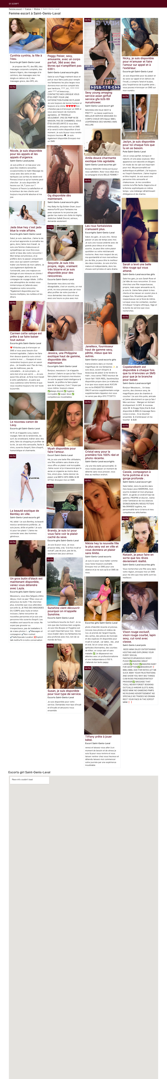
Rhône (37, 9)
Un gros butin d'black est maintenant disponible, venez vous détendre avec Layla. (26, 583)
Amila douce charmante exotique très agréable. (100, 159)
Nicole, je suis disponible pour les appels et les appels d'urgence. (26, 154)
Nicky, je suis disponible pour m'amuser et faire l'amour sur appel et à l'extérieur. (138, 63)
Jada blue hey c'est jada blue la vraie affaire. (25, 229)
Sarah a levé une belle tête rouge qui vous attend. (137, 267)
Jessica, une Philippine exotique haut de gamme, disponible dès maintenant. (64, 357)
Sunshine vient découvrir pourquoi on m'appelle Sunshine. (64, 611)
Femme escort (15, 9)
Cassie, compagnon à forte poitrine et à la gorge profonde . (137, 475)
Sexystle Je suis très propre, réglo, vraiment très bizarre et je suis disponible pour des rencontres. (62, 269)
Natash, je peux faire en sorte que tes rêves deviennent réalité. (138, 558)
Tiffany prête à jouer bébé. (98, 738)
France (28, 9)
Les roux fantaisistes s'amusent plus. (98, 227)
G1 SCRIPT (14, 3)
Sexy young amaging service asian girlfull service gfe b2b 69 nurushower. (98, 97)
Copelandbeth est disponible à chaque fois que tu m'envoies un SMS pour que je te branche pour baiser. (139, 373)
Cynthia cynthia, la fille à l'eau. (26, 57)
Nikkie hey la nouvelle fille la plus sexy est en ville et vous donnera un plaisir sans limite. (102, 548)
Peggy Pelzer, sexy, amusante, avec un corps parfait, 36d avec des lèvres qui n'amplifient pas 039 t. (64, 62)
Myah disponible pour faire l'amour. (62, 450)
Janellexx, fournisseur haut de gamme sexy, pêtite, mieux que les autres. (99, 351)
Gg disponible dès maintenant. (59, 197)
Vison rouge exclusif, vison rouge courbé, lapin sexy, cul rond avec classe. (139, 636)
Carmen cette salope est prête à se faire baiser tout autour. (26, 336)
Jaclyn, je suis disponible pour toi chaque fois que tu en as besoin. (139, 145)
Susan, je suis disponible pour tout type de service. (64, 692)
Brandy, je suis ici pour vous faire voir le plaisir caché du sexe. (63, 534)
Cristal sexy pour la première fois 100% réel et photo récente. (102, 455)
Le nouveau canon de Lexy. (24, 423)
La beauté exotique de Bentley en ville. (24, 512)
